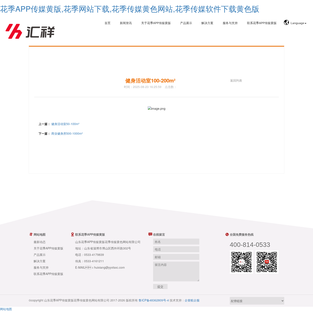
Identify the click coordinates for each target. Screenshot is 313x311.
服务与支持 (230, 23)
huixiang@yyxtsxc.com (109, 267)
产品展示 (186, 23)
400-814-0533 (250, 244)
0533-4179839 (94, 254)
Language (297, 23)
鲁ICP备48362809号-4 (154, 300)
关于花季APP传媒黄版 (156, 23)
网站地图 (6, 309)
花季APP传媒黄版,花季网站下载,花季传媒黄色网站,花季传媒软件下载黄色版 (129, 8)
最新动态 (40, 242)
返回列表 (236, 80)
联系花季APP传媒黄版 (262, 23)
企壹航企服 (192, 300)
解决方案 (207, 23)
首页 (108, 23)
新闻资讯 (126, 23)
